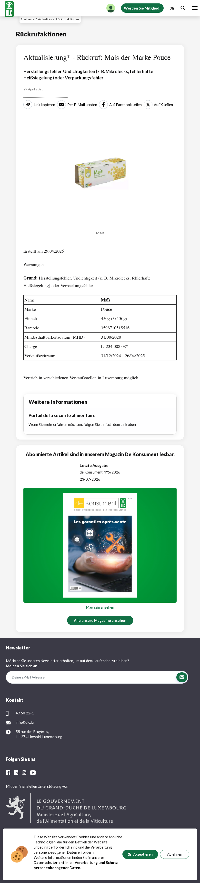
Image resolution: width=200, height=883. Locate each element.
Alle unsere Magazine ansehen (100, 620)
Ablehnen (174, 854)
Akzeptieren (143, 854)
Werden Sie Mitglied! (142, 8)
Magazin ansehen (100, 607)
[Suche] (183, 8)
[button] (181, 677)
